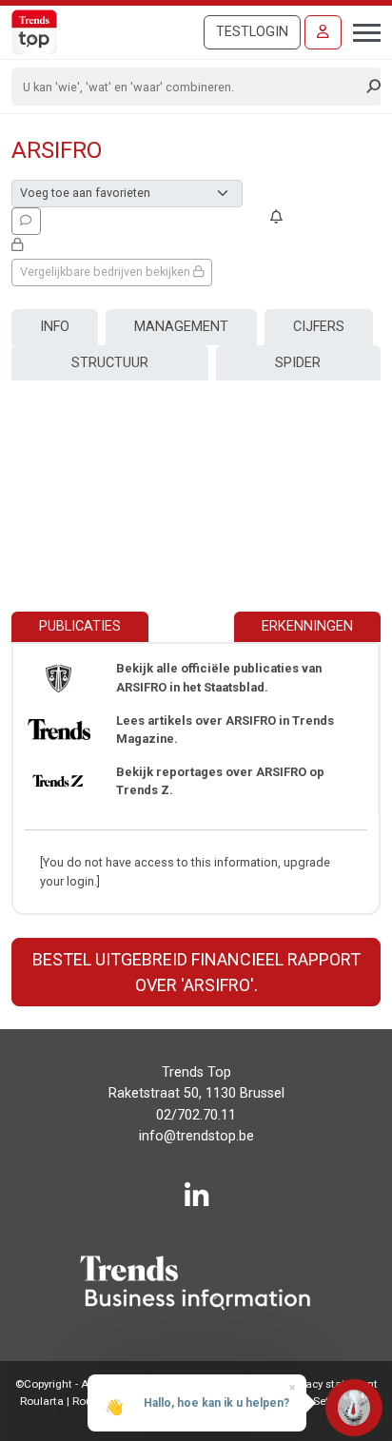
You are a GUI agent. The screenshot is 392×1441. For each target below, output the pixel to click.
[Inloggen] (323, 32)
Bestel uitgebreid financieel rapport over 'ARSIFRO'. (196, 972)
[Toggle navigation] (361, 30)
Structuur (109, 363)
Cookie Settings (316, 1401)
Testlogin (252, 32)
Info (54, 327)
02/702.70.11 (196, 1115)
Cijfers (318, 327)
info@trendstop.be (196, 1136)
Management (181, 327)
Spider (298, 363)
